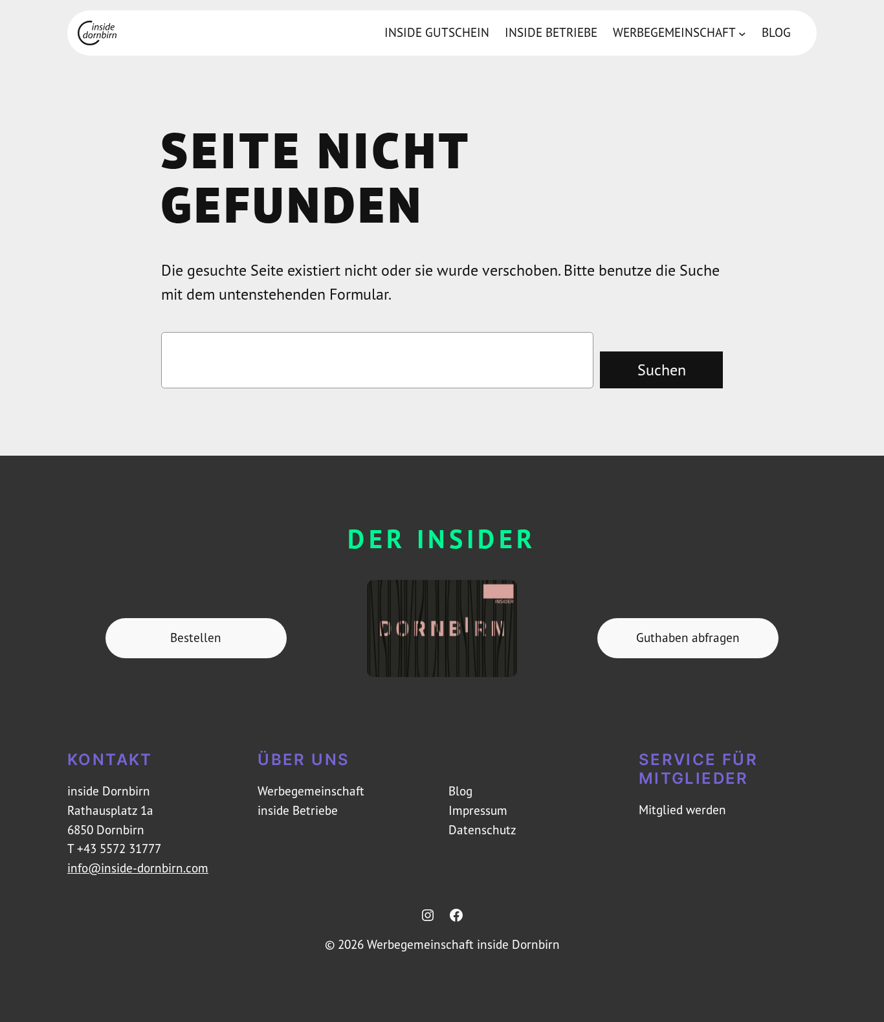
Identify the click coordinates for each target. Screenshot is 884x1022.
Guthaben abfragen (688, 637)
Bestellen (195, 637)
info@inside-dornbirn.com (137, 868)
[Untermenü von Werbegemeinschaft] (742, 33)
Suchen (661, 369)
